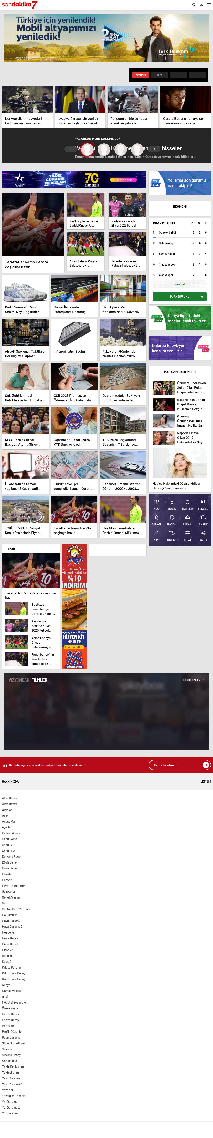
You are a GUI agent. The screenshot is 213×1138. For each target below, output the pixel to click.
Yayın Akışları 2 (12, 1084)
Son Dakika (9, 1061)
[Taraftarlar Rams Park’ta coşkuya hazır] (33, 224)
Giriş (5, 903)
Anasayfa (8, 821)
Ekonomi (141, 75)
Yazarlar (8, 1090)
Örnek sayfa (10, 1008)
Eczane (7, 880)
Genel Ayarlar (11, 897)
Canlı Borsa (9, 839)
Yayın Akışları (11, 1078)
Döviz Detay (10, 862)
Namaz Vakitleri (12, 991)
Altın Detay (9, 798)
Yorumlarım (10, 1113)
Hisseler (7, 950)
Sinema (7, 1049)
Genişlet (180, 284)
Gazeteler (8, 891)
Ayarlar (7, 827)
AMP (5, 815)
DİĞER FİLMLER (192, 679)
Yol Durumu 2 (11, 1107)
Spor (159, 75)
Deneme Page (11, 856)
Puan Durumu (11, 1037)
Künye (6, 985)
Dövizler (7, 874)
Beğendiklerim (11, 833)
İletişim (205, 781)
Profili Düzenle (12, 1031)
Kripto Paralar (11, 967)
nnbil (5, 996)
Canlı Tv (7, 845)
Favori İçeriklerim (13, 885)
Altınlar (7, 810)
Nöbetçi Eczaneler (14, 1002)
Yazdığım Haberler (14, 1096)
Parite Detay (10, 1014)
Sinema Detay (11, 1055)
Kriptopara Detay (13, 973)
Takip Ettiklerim (13, 1066)
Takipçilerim (10, 1072)
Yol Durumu (9, 1101)
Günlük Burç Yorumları (17, 909)
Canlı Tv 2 (8, 850)
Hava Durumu (11, 920)
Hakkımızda (10, 781)
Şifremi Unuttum (13, 1043)
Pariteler (8, 1026)
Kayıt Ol (7, 961)
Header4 (8, 932)
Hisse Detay (10, 938)
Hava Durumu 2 (12, 926)
